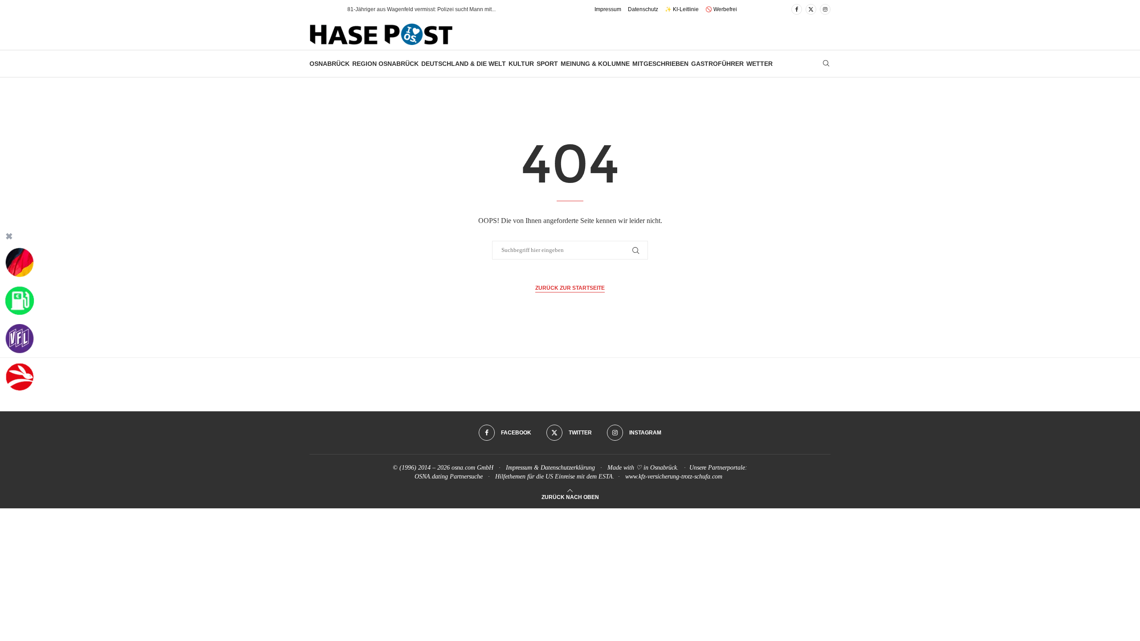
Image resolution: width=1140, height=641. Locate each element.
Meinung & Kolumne (595, 63)
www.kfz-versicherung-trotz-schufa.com (673, 476)
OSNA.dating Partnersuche (449, 476)
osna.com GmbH (472, 467)
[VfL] (19, 339)
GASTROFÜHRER (717, 63)
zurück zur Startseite (570, 288)
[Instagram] (825, 9)
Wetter (759, 63)
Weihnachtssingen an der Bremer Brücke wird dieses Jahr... (419, 9)
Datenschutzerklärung (568, 467)
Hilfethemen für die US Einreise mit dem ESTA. (555, 476)
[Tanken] (19, 301)
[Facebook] (796, 9)
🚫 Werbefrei (721, 9)
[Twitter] (811, 9)
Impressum (607, 9)
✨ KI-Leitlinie (682, 9)
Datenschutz (643, 9)
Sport (547, 63)
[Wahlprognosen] (19, 262)
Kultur (521, 63)
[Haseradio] (19, 377)
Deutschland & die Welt (463, 63)
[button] (331, 9)
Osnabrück (329, 63)
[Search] (826, 63)
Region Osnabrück (385, 63)
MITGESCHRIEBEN (660, 63)
